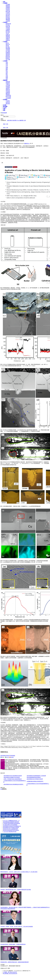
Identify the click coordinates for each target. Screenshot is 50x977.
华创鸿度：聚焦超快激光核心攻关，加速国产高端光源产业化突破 (16, 889)
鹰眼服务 (8, 94)
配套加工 (8, 58)
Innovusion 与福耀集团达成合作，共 (11, 820)
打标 (7, 65)
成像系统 (21, 120)
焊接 (7, 63)
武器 (7, 76)
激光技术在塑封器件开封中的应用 (11, 830)
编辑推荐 (8, 19)
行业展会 (8, 100)
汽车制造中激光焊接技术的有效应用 (11, 823)
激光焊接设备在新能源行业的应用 (11, 822)
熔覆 (7, 67)
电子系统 (8, 51)
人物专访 (8, 84)
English (4, 107)
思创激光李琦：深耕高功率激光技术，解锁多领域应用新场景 (15, 962)
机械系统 (8, 52)
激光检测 (8, 48)
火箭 (25, 120)
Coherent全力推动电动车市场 (9, 831)
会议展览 (5, 99)
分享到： (3, 757)
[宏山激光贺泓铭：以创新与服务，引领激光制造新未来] (11, 942)
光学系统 (8, 49)
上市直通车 (8, 98)
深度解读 (8, 7)
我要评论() (27, 143)
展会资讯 (8, 103)
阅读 (4, 124)
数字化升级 (8, 96)
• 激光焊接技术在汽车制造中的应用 (34, 779)
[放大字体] (30, 143)
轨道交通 (8, 26)
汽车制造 (8, 27)
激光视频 (5, 106)
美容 (7, 71)
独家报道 (8, 5)
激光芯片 (8, 44)
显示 (7, 73)
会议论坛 (8, 102)
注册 (4, 108)
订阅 (7, 124)
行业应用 (5, 22)
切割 (7, 62)
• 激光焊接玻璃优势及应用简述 (33, 777)
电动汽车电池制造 (11, 755)
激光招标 (8, 18)
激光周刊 (8, 15)
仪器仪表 (8, 37)
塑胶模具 (8, 36)
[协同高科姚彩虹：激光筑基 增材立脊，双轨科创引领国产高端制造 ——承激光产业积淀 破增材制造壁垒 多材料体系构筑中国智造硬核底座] (11, 905)
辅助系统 (8, 54)
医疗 (7, 70)
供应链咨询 (8, 95)
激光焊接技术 (4, 755)
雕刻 (7, 69)
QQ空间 (7, 757)
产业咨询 (5, 41)
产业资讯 (8, 12)
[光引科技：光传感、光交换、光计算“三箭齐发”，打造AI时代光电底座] (11, 924)
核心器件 (8, 47)
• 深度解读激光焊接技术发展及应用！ (35, 781)
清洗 (7, 78)
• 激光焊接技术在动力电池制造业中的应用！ (13, 784)
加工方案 (8, 59)
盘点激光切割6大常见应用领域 (10, 824)
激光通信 (14, 120)
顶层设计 (8, 88)
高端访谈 (8, 81)
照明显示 (8, 30)
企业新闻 (8, 21)
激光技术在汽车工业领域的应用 (10, 828)
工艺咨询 (5, 60)
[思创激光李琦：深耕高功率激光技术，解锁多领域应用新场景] (11, 959)
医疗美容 (8, 32)
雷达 (7, 74)
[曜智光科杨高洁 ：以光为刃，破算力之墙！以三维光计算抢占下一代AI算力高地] (11, 869)
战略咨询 (8, 89)
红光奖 (4, 105)
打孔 (7, 66)
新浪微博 (12, 757)
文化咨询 (8, 91)
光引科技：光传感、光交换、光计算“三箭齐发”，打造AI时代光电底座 (17, 926)
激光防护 (8, 55)
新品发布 (8, 16)
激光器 (7, 45)
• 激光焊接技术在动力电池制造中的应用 (12, 775)
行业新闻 (5, 3)
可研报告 (8, 87)
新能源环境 (8, 23)
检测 (7, 77)
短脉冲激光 (9, 120)
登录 (4, 110)
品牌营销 (8, 92)
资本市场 (8, 14)
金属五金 (8, 34)
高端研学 (8, 83)
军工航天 (8, 25)
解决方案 (8, 11)
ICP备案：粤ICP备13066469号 (10, 972)
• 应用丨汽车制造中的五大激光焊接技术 (12, 779)
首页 (4, 1)
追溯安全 (8, 40)
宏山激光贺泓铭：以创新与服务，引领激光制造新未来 (13, 944)
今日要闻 (8, 4)
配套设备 (8, 56)
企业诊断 (8, 85)
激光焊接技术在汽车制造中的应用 (11, 827)
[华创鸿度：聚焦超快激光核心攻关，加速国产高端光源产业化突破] (11, 887)
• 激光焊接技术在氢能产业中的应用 (11, 777)
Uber (18, 120)
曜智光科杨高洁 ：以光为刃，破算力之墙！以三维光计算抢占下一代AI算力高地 (19, 871)
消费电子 (8, 38)
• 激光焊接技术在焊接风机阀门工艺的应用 (36, 775)
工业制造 (8, 29)
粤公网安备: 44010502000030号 (10, 973)
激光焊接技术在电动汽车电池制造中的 (12, 826)
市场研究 (8, 9)
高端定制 (5, 80)
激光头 (7, 43)
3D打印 (7, 33)
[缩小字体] (32, 143)
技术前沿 (8, 8)
